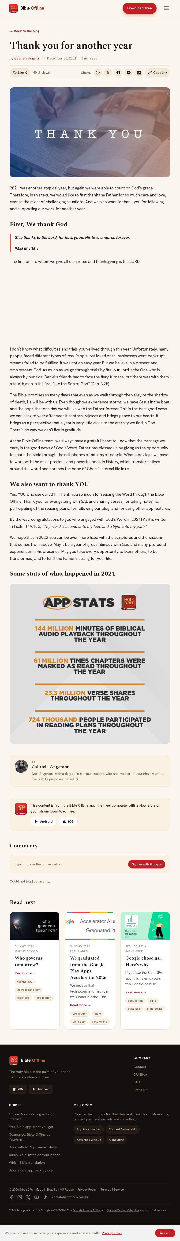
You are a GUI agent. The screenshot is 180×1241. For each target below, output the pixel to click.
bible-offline (99, 1021)
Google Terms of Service (123, 1210)
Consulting (116, 1140)
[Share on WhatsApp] (98, 72)
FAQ (137, 1082)
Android (46, 821)
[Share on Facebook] (118, 72)
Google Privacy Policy (87, 1210)
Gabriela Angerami (28, 58)
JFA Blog (140, 1074)
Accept (165, 1233)
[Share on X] (108, 72)
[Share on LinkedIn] (139, 72)
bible (97, 1014)
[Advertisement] (90, 305)
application (44, 998)
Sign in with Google (146, 864)
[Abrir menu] (166, 8)
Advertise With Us (89, 1140)
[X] (28, 1197)
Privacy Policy (87, 1190)
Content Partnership (123, 1129)
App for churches (89, 1129)
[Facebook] (11, 1197)
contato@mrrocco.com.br (70, 1197)
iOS (71, 821)
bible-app (23, 998)
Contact (140, 1066)
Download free (139, 8)
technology (24, 982)
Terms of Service (112, 1190)
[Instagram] (19, 1197)
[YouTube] (36, 1197)
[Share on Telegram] (128, 72)
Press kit (140, 1089)
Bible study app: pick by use (31, 1170)
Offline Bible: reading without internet (31, 1116)
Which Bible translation (27, 1162)
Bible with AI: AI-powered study (33, 1147)
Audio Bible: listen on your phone (34, 1154)
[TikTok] (45, 1197)
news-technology (28, 990)
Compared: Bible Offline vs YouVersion (29, 1137)
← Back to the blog (25, 31)
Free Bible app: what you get (31, 1126)
